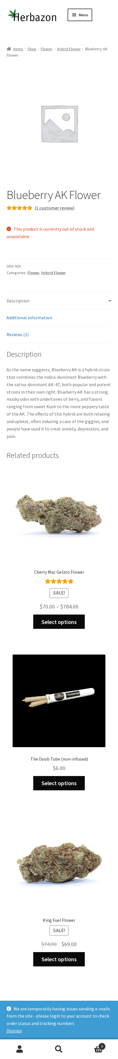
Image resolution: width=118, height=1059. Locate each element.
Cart (91, 1044)
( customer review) (54, 208)
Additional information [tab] (29, 317)
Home (18, 48)
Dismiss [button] (14, 1031)
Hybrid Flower (69, 48)
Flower (46, 48)
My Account (19, 1049)
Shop (31, 48)
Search (58, 1049)
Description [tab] (18, 301)
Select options (59, 621)
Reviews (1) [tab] (18, 334)
